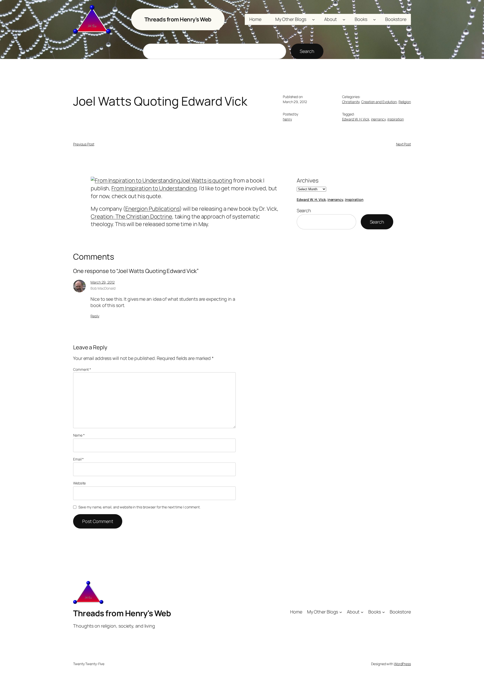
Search (307, 51)
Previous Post (83, 144)
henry (287, 119)
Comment (82, 369)
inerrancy (378, 119)
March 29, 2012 (102, 282)
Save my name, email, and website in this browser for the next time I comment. (139, 507)
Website (79, 483)
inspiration (395, 119)
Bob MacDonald (102, 288)
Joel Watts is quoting (206, 180)
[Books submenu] (374, 19)
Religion (405, 101)
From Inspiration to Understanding (154, 188)
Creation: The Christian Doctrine (131, 216)
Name (78, 435)
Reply (94, 316)
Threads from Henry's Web (177, 19)
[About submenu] (344, 19)
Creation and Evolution (379, 101)
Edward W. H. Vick (355, 119)
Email (78, 459)
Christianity (351, 101)
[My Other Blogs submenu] (313, 19)
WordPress (402, 663)
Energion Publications (152, 208)
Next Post (403, 144)
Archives (307, 180)
